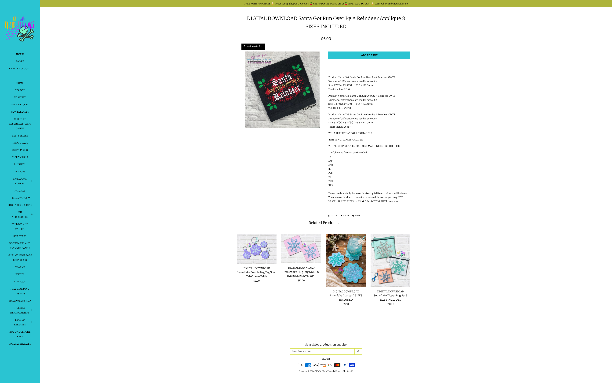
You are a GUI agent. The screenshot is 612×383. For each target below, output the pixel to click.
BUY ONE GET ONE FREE (19, 334)
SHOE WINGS (20, 197)
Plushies (20, 164)
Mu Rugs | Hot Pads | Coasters (20, 257)
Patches (20, 190)
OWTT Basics (20, 150)
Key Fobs (20, 171)
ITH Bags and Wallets (19, 226)
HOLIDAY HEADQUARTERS (20, 310)
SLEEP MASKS (20, 157)
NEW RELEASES (20, 111)
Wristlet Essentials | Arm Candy (20, 124)
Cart (21, 54)
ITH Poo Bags (20, 142)
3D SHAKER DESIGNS (20, 205)
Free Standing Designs (20, 291)
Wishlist (20, 97)
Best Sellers (20, 135)
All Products (20, 104)
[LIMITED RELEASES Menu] (31, 322)
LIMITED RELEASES (20, 322)
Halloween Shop (20, 300)
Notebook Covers (20, 181)
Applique (20, 281)
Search (20, 90)
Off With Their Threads (325, 371)
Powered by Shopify (344, 371)
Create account (20, 68)
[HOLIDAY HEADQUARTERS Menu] (31, 310)
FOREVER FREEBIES (20, 343)
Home (19, 83)
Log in (20, 61)
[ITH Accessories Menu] (31, 215)
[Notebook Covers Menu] (31, 181)
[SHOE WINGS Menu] (29, 198)
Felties (19, 274)
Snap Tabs (19, 236)
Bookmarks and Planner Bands (19, 246)
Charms (20, 267)
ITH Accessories (20, 214)
